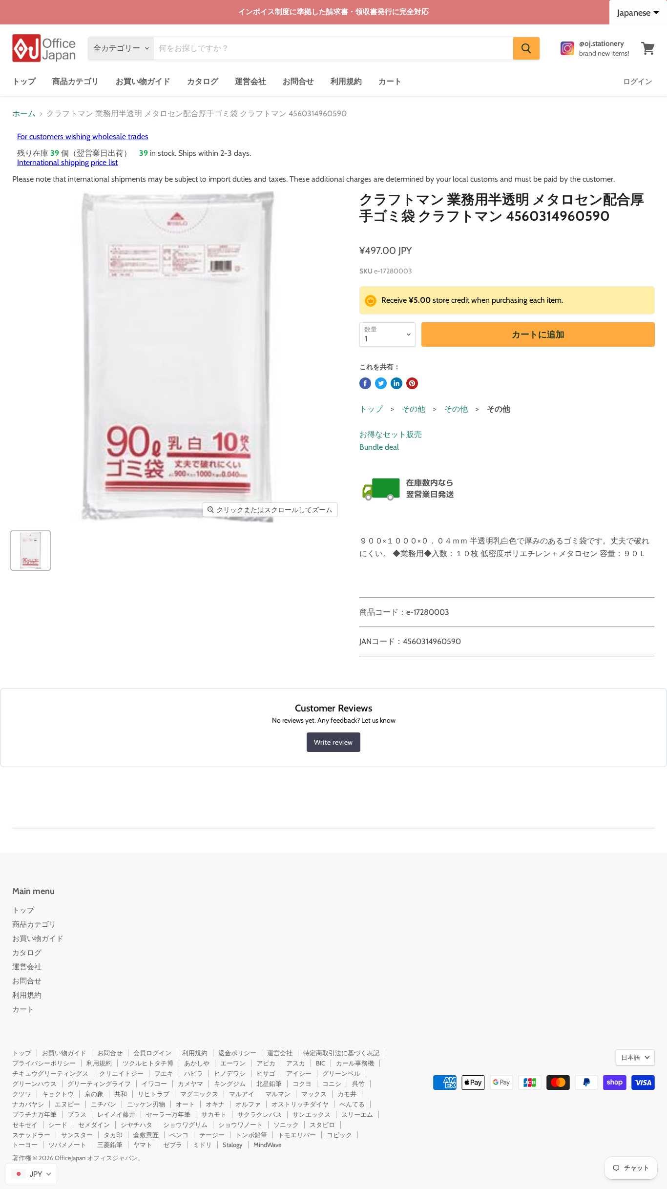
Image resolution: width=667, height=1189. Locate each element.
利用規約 (346, 81)
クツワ (21, 1094)
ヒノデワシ (230, 1073)
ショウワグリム (185, 1124)
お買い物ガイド (143, 81)
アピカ (265, 1063)
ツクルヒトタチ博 (148, 1063)
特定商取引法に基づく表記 (341, 1053)
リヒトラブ (153, 1094)
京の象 (94, 1094)
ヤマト (142, 1144)
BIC (320, 1063)
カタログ (202, 81)
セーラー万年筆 (168, 1114)
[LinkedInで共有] (396, 383)
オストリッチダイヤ (300, 1104)
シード (57, 1124)
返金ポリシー (237, 1053)
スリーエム (357, 1114)
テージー (212, 1135)
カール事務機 (355, 1063)
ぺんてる (352, 1104)
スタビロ (322, 1124)
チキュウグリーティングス (50, 1073)
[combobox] (31, 1174)
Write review (333, 742)
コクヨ (302, 1083)
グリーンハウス (34, 1083)
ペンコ (178, 1135)
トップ (24, 81)
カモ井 (346, 1094)
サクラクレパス (259, 1114)
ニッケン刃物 (146, 1104)
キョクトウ (58, 1094)
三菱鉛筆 (110, 1144)
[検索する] (526, 48)
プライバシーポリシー (44, 1063)
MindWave (267, 1144)
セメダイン (94, 1124)
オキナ (215, 1104)
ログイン (637, 81)
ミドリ (202, 1144)
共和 (120, 1094)
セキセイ (25, 1124)
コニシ (331, 1083)
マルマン (278, 1094)
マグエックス (199, 1094)
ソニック (286, 1124)
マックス (314, 1094)
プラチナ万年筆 (34, 1114)
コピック (339, 1135)
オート (185, 1104)
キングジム (230, 1083)
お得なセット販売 (390, 434)
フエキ (163, 1073)
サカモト (214, 1114)
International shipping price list (67, 162)
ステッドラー (31, 1135)
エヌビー (67, 1104)
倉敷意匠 (146, 1135)
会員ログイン (152, 1053)
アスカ (295, 1063)
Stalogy (233, 1144)
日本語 (630, 1057)
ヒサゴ (265, 1073)
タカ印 (113, 1135)
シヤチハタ (136, 1124)
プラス (76, 1114)
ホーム (24, 113)
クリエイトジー (121, 1073)
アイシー (299, 1073)
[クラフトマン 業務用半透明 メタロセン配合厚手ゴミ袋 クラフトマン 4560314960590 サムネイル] (30, 550)
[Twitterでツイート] (381, 383)
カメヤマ (190, 1083)
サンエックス (311, 1114)
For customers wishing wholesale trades (82, 136)
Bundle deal (379, 447)
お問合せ (298, 81)
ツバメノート (67, 1144)
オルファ (248, 1104)
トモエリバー (297, 1135)
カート (390, 81)
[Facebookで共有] (365, 383)
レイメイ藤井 (116, 1114)
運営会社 (250, 81)
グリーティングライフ (99, 1083)
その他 (413, 409)
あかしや (196, 1063)
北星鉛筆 (269, 1083)
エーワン (233, 1063)
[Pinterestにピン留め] (412, 383)
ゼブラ (172, 1144)
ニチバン (103, 1104)
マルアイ (241, 1094)
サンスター (77, 1135)
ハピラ (193, 1073)
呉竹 (358, 1083)
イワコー (154, 1083)
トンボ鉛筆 (251, 1135)
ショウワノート (240, 1124)
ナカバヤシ (28, 1104)
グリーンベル (341, 1073)
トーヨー (25, 1144)
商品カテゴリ (75, 81)
